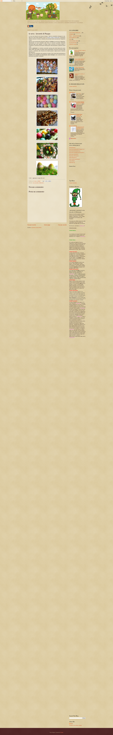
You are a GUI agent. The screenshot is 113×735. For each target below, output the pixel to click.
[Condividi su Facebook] (49, 181)
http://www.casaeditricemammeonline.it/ (76, 152)
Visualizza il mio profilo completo (75, 725)
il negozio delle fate (73, 86)
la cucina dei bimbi (72, 42)
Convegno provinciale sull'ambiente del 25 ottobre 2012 (80, 127)
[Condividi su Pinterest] (50, 181)
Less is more (78, 93)
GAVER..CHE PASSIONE (78, 116)
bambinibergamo (72, 147)
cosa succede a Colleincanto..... (39, 182)
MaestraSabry (73, 138)
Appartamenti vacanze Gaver (76, 114)
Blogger (61, 732)
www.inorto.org (72, 162)
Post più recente (31, 225)
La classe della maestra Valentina (77, 101)
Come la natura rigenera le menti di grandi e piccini (80, 59)
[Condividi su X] (48, 181)
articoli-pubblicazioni (73, 37)
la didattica (71, 34)
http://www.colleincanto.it (74, 155)
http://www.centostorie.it (73, 154)
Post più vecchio (62, 225)
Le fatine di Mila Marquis (79, 67)
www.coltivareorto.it (73, 157)
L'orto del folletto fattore (73, 40)
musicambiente (74, 125)
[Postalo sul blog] (46, 181)
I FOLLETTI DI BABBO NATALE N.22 (80, 103)
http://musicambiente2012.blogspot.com (76, 149)
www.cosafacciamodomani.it (74, 159)
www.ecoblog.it (72, 160)
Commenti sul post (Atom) (36, 227)
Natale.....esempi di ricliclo (74, 35)
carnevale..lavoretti (72, 44)
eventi (70, 39)
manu (72, 723)
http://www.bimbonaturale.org (74, 150)
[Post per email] (43, 181)
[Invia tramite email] (45, 181)
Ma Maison (73, 92)
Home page (47, 225)
